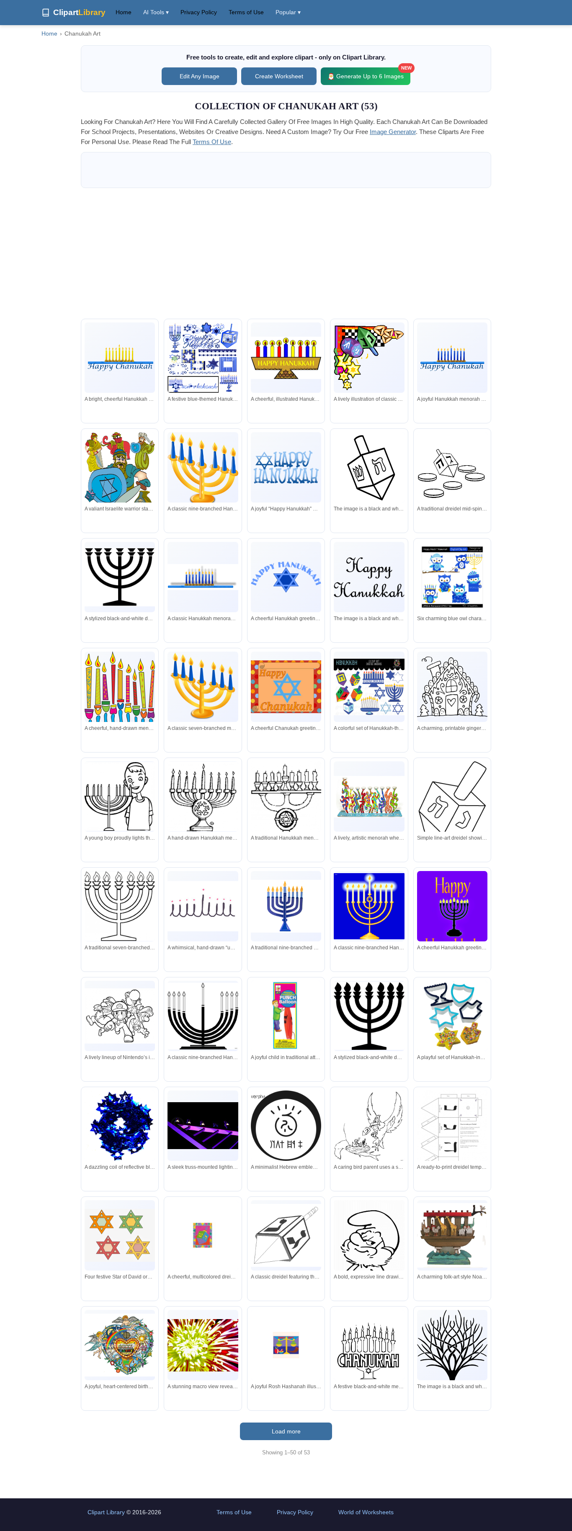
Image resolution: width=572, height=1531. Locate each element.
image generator (393, 131)
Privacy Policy (198, 12)
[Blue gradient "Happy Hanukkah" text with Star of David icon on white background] (286, 467)
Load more (286, 1431)
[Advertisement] (286, 253)
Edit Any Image (199, 76)
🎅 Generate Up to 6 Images (368, 73)
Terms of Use (246, 12)
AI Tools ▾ (156, 12)
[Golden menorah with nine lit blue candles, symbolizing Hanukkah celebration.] (202, 469)
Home (123, 12)
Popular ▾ (288, 12)
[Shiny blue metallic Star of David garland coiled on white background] (120, 1125)
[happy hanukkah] (369, 577)
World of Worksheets (366, 1512)
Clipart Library (106, 1512)
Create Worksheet (279, 76)
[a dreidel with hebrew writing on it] (369, 467)
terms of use (212, 141)
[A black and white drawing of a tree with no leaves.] (452, 1370)
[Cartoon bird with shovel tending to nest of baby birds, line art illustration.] (369, 1126)
